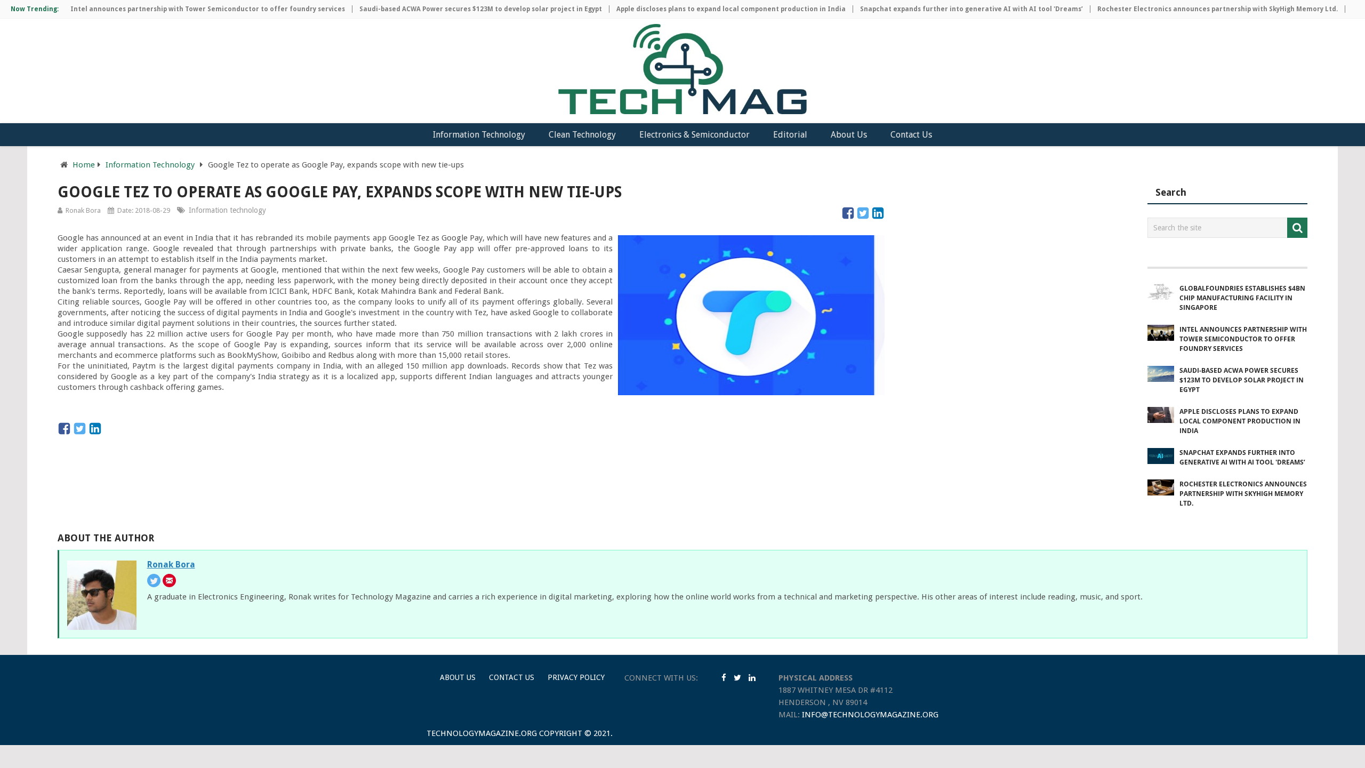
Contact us (511, 677)
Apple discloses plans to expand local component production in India (714, 9)
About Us (849, 135)
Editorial (790, 135)
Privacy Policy (576, 677)
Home (84, 165)
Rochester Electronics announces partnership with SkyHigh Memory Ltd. (1201, 9)
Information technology (227, 210)
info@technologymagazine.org (870, 714)
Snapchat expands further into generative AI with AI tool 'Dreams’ (955, 9)
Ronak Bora (83, 210)
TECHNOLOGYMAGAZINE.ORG (482, 733)
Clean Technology (582, 135)
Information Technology (479, 135)
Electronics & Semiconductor (694, 135)
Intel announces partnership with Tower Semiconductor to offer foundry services (191, 9)
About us (458, 677)
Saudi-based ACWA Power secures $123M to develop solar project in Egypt (464, 9)
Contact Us (911, 135)
